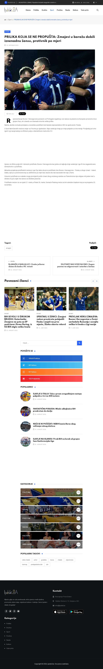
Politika (36, 10)
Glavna (28, 10)
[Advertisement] (51, 148)
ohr (47, 564)
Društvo (44, 10)
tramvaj (24, 564)
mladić (60, 560)
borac (52, 560)
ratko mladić (26, 560)
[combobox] (31, 343)
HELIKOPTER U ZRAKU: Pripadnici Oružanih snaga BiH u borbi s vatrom (38, 2)
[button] (93, 281)
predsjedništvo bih (36, 564)
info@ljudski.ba (60, 606)
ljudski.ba (51, 664)
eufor (35, 560)
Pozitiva (59, 10)
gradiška (44, 560)
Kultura (75, 10)
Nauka (67, 10)
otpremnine (69, 560)
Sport (52, 10)
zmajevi (8, 248)
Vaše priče (85, 10)
